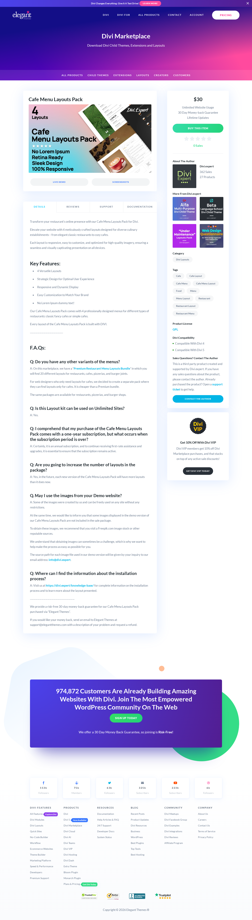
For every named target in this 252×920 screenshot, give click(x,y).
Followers (43, 790)
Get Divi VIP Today (198, 471)
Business (135, 831)
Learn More (150, 3)
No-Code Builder (39, 837)
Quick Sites (36, 831)
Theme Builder (38, 854)
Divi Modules (37, 819)
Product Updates (140, 819)
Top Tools (136, 848)
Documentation (105, 813)
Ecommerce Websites (41, 848)
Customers (182, 75)
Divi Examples (171, 825)
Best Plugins (137, 842)
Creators (161, 75)
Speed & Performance (41, 866)
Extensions (122, 75)
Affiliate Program (173, 842)
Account (197, 15)
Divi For (123, 15)
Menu (193, 290)
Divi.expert (207, 166)
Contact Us (204, 825)
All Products (149, 15)
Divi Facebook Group (175, 819)
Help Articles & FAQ (108, 819)
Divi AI (67, 837)
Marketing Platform (40, 860)
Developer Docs (105, 831)
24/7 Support (104, 825)
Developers (36, 872)
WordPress (137, 837)
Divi (106, 15)
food (179, 290)
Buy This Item (198, 128)
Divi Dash (69, 860)
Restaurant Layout (185, 305)
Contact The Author (198, 399)
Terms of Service (206, 831)
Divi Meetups (171, 813)
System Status (104, 837)
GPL (175, 329)
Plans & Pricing (72, 883)
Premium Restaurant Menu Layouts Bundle (102, 368)
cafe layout (195, 275)
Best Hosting (137, 854)
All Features (36, 813)
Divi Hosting (70, 854)
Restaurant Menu (185, 313)
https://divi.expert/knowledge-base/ (70, 585)
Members (76, 790)
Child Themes (98, 75)
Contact (175, 15)
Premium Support (39, 878)
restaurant (204, 298)
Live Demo (59, 182)
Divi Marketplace (73, 825)
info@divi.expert (60, 560)
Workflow (35, 842)
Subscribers (142, 790)
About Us (203, 813)
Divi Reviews (171, 837)
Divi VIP (68, 848)
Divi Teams (69, 842)
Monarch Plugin (72, 878)
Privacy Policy (205, 837)
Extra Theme (70, 866)
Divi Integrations (173, 831)
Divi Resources (139, 825)
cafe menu (182, 283)
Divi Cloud (69, 831)
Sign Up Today (126, 718)
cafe (178, 275)
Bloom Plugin (71, 872)
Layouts (142, 75)
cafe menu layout (205, 283)
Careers (202, 819)
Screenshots (120, 182)
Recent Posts (138, 813)
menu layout (183, 298)
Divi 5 (67, 819)
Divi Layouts (182, 259)
